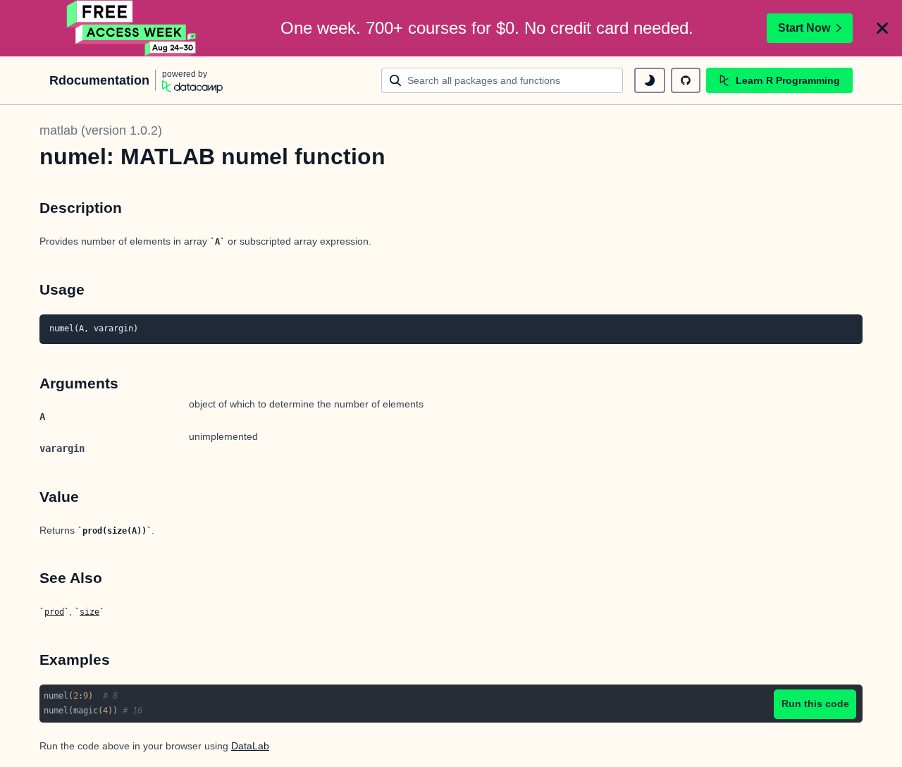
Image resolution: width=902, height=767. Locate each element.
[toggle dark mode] (649, 80)
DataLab (250, 745)
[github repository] (685, 80)
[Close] (882, 28)
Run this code (815, 703)
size (89, 612)
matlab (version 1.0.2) (100, 130)
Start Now (804, 28)
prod (54, 612)
